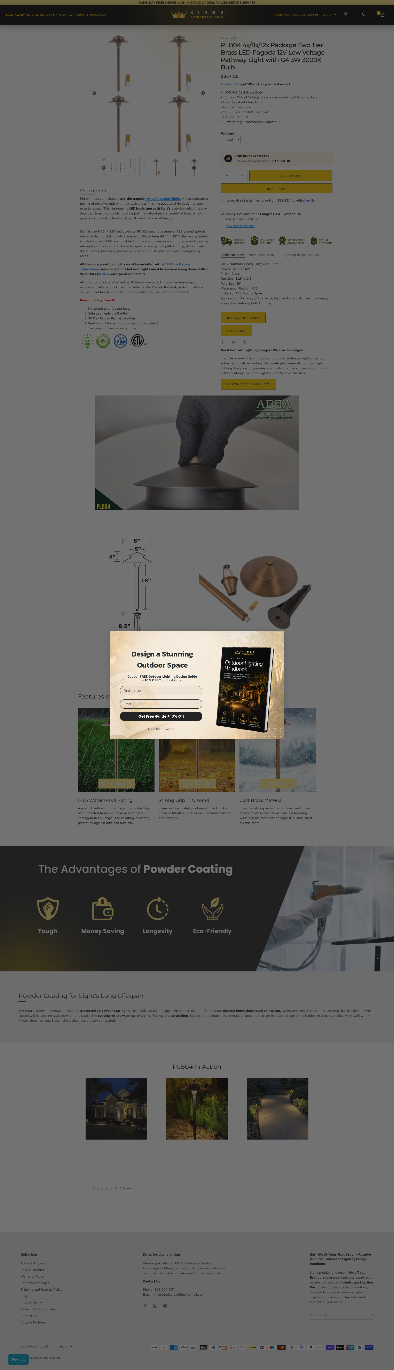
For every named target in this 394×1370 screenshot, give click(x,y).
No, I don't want (161, 728)
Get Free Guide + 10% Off (161, 716)
